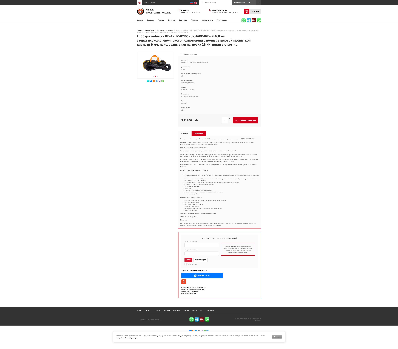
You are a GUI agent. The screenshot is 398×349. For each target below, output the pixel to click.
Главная (194, 20)
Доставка (171, 20)
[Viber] (160, 81)
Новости (150, 20)
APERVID (150, 9)
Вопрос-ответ (207, 20)
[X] (199, 331)
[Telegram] (157, 81)
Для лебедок (149, 30)
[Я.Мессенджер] (148, 81)
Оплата (161, 20)
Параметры (199, 133)
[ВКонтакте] (151, 81)
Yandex (183, 281)
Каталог (140, 20)
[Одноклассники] (154, 81)
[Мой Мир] (196, 331)
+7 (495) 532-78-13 (219, 10)
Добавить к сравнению (190, 54)
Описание (184, 133)
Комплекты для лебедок (165, 30)
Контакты (183, 20)
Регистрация (222, 20)
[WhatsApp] (162, 81)
